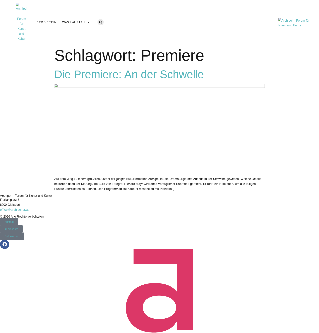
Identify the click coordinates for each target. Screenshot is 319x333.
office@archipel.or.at (14, 209)
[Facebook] (4, 244)
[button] (100, 22)
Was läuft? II (73, 22)
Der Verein (47, 22)
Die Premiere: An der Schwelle (129, 74)
